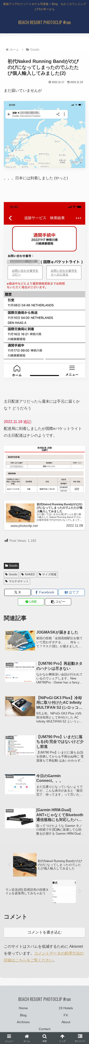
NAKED (30, 574)
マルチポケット (19, 581)
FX (66, 1015)
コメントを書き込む (45, 932)
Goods (13, 565)
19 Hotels (66, 1008)
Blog (23, 1015)
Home (23, 1008)
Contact (44, 1029)
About (65, 1022)
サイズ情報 (49, 574)
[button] (58, 601)
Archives (23, 1022)
